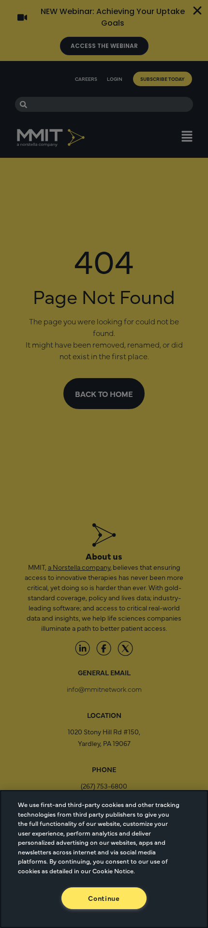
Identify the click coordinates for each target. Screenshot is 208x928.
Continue (104, 898)
